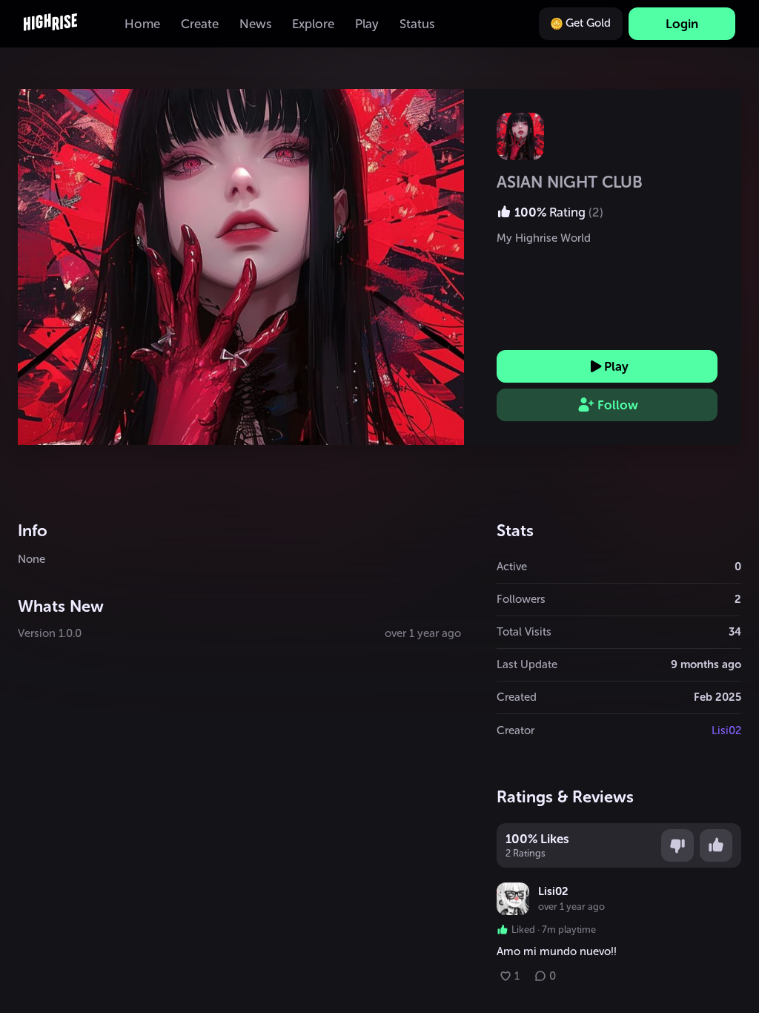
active (512, 566)
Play (616, 366)
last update (527, 664)
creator (515, 730)
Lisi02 (726, 730)
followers (521, 599)
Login (682, 23)
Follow (617, 404)
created (517, 697)
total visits (524, 632)
